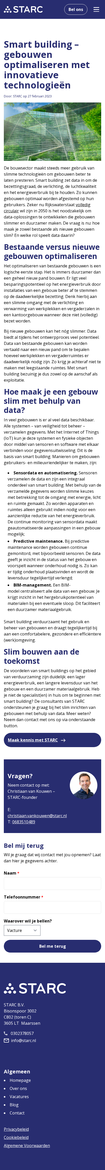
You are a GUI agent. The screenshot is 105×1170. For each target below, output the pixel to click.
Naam (11, 873)
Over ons (18, 1088)
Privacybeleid (16, 1129)
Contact (17, 1113)
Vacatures (19, 1096)
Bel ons (76, 9)
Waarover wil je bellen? (28, 921)
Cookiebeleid (16, 1137)
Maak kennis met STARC (33, 740)
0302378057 (22, 1033)
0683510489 (23, 822)
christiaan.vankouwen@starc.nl (37, 815)
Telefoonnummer (23, 897)
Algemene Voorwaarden (27, 1145)
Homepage (20, 1080)
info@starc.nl (23, 1040)
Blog (14, 1105)
